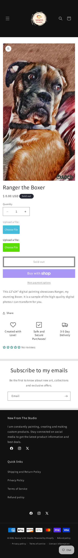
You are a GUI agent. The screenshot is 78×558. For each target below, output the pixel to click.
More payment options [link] (39, 282)
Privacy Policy (16, 480)
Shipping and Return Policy (24, 471)
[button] (7, 18)
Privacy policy (19, 543)
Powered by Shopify (44, 537)
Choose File (11, 229)
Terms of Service (17, 488)
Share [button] (10, 313)
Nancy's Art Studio (24, 537)
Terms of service (37, 543)
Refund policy (16, 497)
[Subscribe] (66, 396)
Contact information (59, 543)
